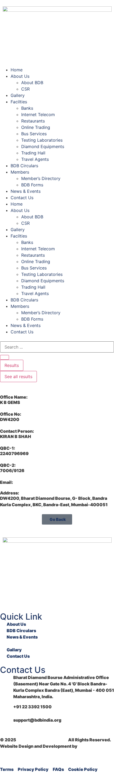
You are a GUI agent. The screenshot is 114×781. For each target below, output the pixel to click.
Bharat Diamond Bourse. (42, 739)
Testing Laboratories (42, 140)
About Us (20, 76)
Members (20, 172)
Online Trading (35, 127)
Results (12, 365)
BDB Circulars (24, 165)
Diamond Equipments (42, 146)
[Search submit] (4, 357)
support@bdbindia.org (37, 720)
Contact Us (22, 197)
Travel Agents (35, 159)
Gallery (18, 95)
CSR (25, 89)
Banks (27, 108)
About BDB (32, 82)
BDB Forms (32, 184)
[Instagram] (34, 597)
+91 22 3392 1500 (32, 706)
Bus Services (34, 133)
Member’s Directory (40, 178)
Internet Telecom (38, 114)
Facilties (19, 101)
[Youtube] (20, 597)
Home (17, 69)
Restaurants (33, 121)
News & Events (26, 191)
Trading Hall (33, 153)
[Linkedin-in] (6, 597)
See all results (18, 376)
